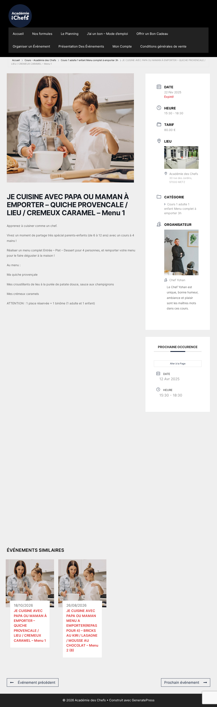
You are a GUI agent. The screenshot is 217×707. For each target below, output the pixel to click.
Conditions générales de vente (163, 46)
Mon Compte (122, 46)
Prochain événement (181, 682)
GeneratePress (143, 700)
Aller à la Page (177, 363)
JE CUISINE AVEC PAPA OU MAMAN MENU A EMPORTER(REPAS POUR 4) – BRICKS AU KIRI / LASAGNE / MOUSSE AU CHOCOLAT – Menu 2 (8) (82, 630)
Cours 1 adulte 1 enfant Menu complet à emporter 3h (89, 60)
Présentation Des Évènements (81, 46)
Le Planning (69, 34)
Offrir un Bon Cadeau (152, 34)
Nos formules (42, 34)
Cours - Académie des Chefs (40, 60)
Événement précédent (36, 682)
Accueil (18, 34)
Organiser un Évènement (31, 46)
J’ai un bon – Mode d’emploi (107, 34)
